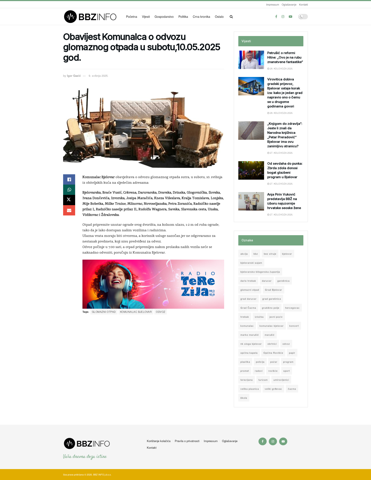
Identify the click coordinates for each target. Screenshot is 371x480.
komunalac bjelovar (136, 311)
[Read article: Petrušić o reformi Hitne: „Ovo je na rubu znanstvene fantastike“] (251, 60)
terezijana (246, 379)
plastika (245, 361)
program (288, 361)
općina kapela (249, 352)
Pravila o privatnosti (187, 441)
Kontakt (303, 4)
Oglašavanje (289, 4)
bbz (256, 253)
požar (273, 361)
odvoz (160, 311)
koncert (294, 325)
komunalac (247, 325)
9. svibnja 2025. (98, 76)
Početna (131, 16)
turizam (263, 379)
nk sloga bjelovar (251, 343)
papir (292, 352)
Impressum (272, 4)
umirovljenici (281, 379)
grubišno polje (270, 307)
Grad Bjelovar (273, 289)
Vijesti (146, 16)
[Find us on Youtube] (290, 16)
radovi (259, 370)
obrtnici (272, 343)
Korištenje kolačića (158, 441)
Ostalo (219, 16)
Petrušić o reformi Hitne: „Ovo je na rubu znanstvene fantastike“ (285, 57)
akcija (244, 253)
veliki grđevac (273, 388)
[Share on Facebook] (69, 179)
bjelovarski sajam (251, 262)
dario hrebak (248, 280)
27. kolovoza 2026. (281, 152)
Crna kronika (201, 16)
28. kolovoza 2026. (281, 68)
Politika (183, 16)
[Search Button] (231, 16)
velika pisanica (249, 388)
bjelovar (287, 253)
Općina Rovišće (273, 352)
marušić (270, 334)
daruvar (267, 280)
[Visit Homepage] (91, 16)
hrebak (244, 316)
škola (243, 397)
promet (244, 370)
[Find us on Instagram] (282, 16)
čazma (292, 388)
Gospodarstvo (164, 16)
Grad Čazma (248, 307)
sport (286, 370)
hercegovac (292, 307)
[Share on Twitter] (69, 200)
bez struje (270, 253)
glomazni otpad (104, 311)
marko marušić (249, 334)
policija (260, 361)
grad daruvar (248, 298)
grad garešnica (271, 298)
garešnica (283, 280)
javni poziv (276, 316)
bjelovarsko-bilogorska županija (260, 271)
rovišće (273, 370)
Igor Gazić (74, 76)
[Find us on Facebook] (276, 16)
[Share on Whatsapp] (69, 190)
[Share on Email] (69, 210)
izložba (259, 316)
